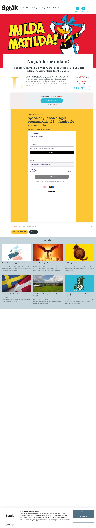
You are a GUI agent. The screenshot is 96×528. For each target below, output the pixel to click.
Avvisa (83, 520)
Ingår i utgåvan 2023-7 (19, 232)
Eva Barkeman (83, 81)
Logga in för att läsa (57, 96)
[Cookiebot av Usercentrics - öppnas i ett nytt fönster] (9, 525)
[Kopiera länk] (88, 88)
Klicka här (55, 104)
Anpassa (82, 516)
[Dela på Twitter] (82, 88)
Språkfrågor (42, 8)
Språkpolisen (57, 8)
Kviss (63, 8)
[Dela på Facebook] (76, 88)
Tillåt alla (83, 512)
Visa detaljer (23, 525)
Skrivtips (35, 8)
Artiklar (22, 8)
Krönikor (28, 8)
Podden (49, 8)
